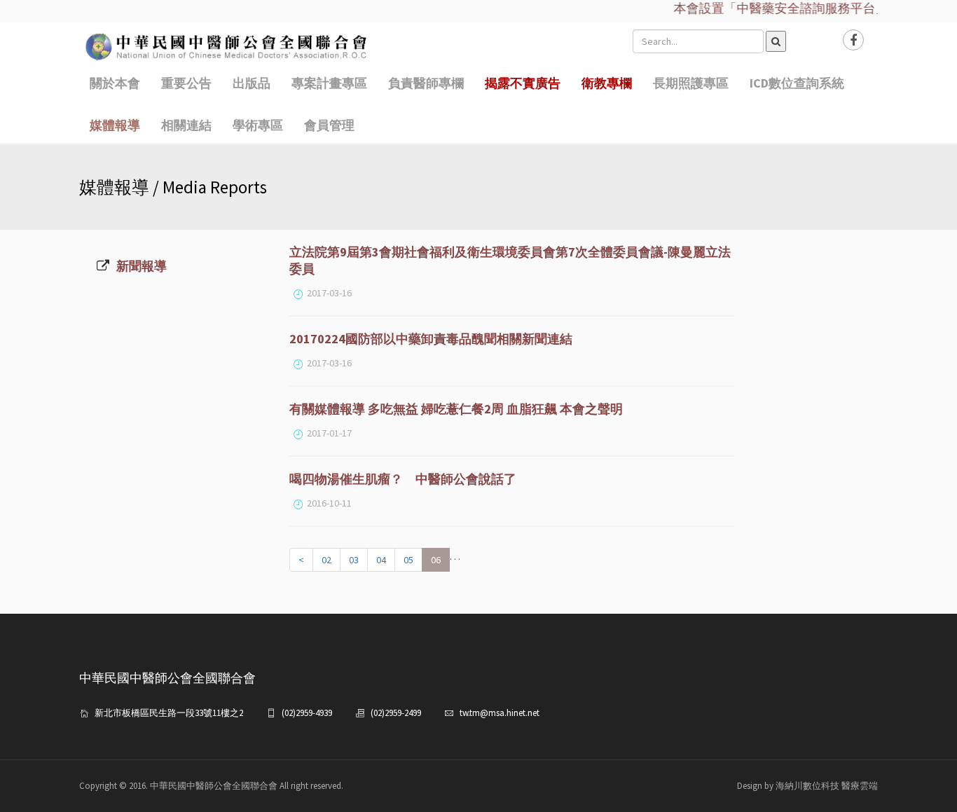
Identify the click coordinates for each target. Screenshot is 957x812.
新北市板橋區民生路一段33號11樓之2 (169, 713)
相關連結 (186, 125)
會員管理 (329, 125)
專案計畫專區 (329, 83)
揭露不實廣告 (522, 83)
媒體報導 (115, 125)
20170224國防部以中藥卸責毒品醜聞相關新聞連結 (430, 339)
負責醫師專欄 (426, 83)
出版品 (251, 83)
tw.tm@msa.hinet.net (499, 713)
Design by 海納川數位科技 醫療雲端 (807, 786)
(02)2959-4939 (307, 713)
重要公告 (186, 83)
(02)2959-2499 (396, 713)
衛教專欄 (606, 83)
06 (436, 559)
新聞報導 (141, 266)
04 (381, 559)
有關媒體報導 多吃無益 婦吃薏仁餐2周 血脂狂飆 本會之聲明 (456, 409)
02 (326, 559)
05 (408, 559)
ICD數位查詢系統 (797, 83)
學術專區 (258, 125)
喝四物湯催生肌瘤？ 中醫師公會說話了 (402, 479)
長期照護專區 (691, 83)
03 (354, 559)
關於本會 (115, 83)
